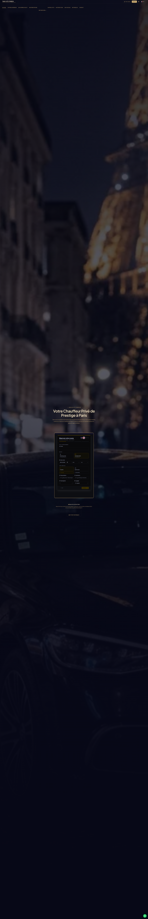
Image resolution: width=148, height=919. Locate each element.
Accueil (4, 7)
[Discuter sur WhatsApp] (145, 916)
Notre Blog (75, 7)
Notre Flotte (51, 7)
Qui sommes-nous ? (23, 7)
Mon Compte (128, 1)
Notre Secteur (59, 7)
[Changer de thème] (139, 2)
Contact (81, 7)
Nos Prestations (33, 7)
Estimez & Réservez (12, 7)
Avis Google (67, 7)
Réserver (134, 1)
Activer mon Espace (74, 514)
